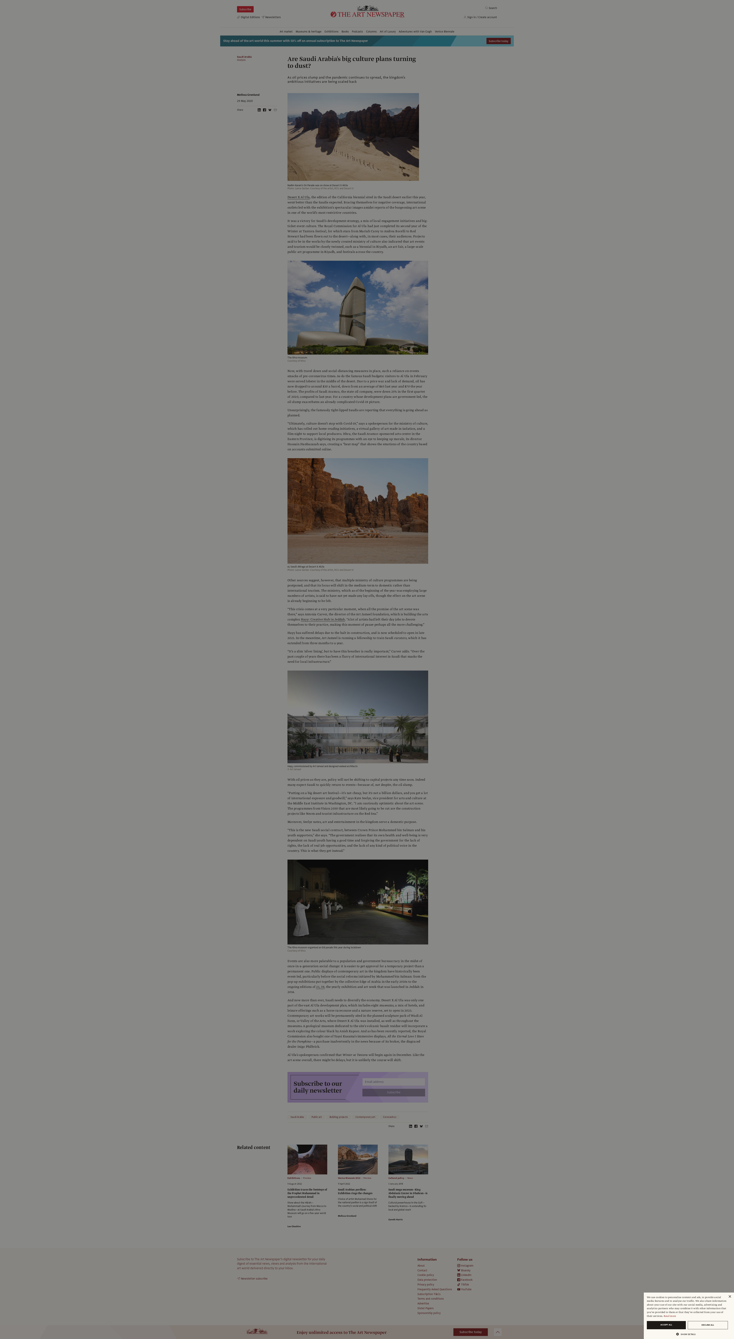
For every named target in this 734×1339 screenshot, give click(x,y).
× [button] (729, 1296)
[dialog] (689, 1316)
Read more (670, 1316)
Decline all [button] (708, 1325)
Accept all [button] (666, 1324)
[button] (687, 1334)
